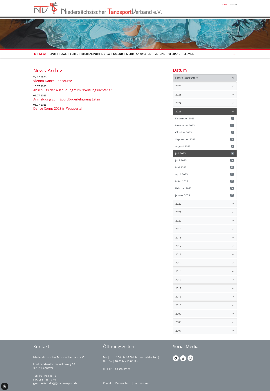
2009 (178, 313)
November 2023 (204, 125)
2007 (178, 330)
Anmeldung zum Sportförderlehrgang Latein (67, 99)
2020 (178, 220)
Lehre (74, 54)
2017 (178, 246)
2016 (178, 254)
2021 (178, 212)
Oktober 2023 (204, 132)
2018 (178, 237)
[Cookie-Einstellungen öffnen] (4, 386)
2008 (178, 322)
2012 (178, 288)
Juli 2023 (204, 153)
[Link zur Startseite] (98, 8)
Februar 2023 (204, 188)
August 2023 (204, 146)
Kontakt (107, 383)
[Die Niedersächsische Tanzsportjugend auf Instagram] (190, 358)
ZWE (64, 54)
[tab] (205, 86)
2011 (178, 296)
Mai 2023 (204, 167)
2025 (178, 94)
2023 (178, 111)
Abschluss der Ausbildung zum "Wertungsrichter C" (72, 90)
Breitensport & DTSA (95, 54)
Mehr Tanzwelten (138, 54)
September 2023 (204, 139)
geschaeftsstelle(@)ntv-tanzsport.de (55, 383)
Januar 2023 (204, 195)
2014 (178, 271)
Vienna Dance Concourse (52, 81)
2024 (178, 103)
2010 (178, 305)
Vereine (160, 54)
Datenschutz (123, 383)
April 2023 (204, 174)
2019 (178, 229)
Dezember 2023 (204, 118)
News (42, 54)
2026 (178, 86)
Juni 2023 (204, 160)
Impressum (141, 383)
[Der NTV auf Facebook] (176, 358)
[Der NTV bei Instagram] (183, 358)
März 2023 (204, 181)
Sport (54, 54)
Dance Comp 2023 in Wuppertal (57, 108)
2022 (178, 203)
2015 (178, 263)
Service (189, 54)
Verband (174, 54)
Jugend (118, 54)
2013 (178, 280)
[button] (43, 50)
